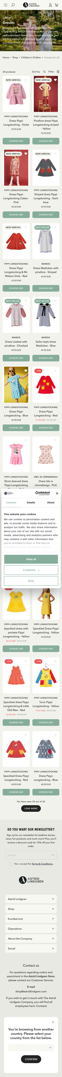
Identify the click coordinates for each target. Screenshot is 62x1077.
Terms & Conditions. (42, 863)
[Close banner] (57, 493)
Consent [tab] (11, 502)
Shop (15, 57)
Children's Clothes (31, 57)
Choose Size (16, 141)
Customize (29, 570)
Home (6, 57)
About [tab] (50, 502)
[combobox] (31, 1047)
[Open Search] (14, 5)
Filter (51, 71)
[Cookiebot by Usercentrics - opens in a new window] (37, 493)
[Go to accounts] (49, 5)
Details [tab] (31, 502)
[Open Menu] (5, 5)
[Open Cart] (55, 5)
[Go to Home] (31, 5)
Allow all (31, 559)
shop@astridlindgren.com (30, 991)
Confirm (31, 1059)
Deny (31, 580)
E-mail (31, 986)
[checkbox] (10, 864)
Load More (31, 808)
